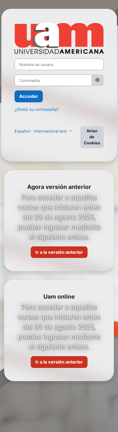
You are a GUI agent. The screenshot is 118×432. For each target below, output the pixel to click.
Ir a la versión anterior (59, 252)
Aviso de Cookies (92, 136)
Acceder (28, 96)
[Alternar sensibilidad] (97, 80)
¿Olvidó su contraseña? (36, 109)
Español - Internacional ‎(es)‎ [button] (41, 131)
